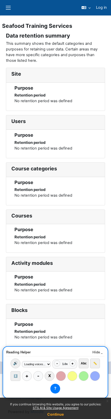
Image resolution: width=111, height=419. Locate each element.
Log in (101, 7)
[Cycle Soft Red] (61, 376)
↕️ (16, 376)
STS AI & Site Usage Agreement (55, 408)
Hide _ (97, 352)
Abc (84, 363)
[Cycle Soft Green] (84, 376)
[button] (86, 7)
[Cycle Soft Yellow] (72, 376)
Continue (55, 414)
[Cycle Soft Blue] (95, 376)
